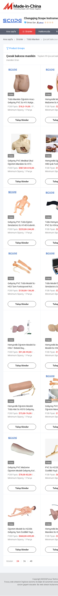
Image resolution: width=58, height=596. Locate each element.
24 (18, 561)
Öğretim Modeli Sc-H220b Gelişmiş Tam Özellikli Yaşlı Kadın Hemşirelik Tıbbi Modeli (22, 532)
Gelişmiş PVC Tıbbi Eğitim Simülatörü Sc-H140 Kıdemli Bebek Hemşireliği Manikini (21, 225)
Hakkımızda (44, 31)
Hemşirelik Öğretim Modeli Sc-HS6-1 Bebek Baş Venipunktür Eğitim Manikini (22, 348)
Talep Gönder (22, 120)
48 (31, 561)
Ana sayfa (11, 31)
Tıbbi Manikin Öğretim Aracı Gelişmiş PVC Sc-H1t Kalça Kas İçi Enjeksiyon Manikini (21, 102)
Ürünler (28, 31)
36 (24, 561)
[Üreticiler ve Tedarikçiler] (22, 6)
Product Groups (17, 48)
